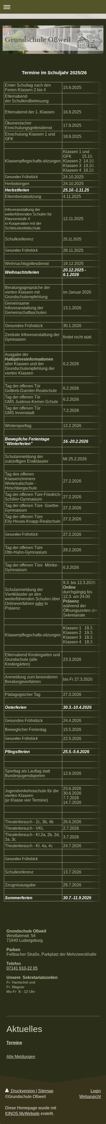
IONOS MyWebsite (22, 1113)
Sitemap (45, 1091)
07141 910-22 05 (22, 968)
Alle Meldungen (20, 1056)
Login (96, 1091)
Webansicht (90, 1096)
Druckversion (23, 1091)
